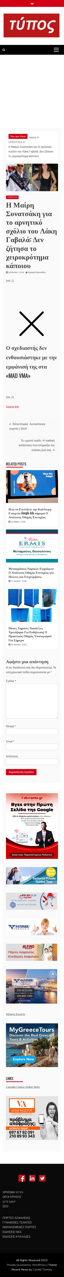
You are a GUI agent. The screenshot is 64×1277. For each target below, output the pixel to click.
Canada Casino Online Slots (23, 1087)
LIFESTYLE (12, 197)
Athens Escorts (15, 1014)
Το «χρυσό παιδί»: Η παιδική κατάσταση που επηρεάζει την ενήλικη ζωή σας (37, 445)
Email (10, 741)
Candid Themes (42, 1269)
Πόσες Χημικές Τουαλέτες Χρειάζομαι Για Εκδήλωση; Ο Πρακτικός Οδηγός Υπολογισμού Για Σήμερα (30, 634)
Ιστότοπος (12, 756)
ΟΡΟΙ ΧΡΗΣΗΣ (12, 1197)
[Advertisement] (32, 88)
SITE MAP (9, 1201)
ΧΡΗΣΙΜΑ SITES (13, 1192)
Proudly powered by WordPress (27, 1265)
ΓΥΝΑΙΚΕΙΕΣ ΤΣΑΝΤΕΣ (17, 1222)
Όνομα (11, 726)
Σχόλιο (11, 681)
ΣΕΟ (5, 1206)
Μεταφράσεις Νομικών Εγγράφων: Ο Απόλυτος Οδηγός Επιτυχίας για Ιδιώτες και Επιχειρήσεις (31, 572)
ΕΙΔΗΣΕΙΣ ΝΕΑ (12, 1232)
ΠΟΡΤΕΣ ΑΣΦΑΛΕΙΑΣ (16, 1218)
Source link (12, 406)
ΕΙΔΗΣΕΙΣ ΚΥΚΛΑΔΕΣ (17, 1236)
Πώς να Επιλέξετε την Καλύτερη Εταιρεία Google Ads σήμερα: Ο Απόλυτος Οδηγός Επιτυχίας (30, 513)
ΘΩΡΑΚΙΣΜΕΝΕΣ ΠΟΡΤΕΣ (19, 1227)
